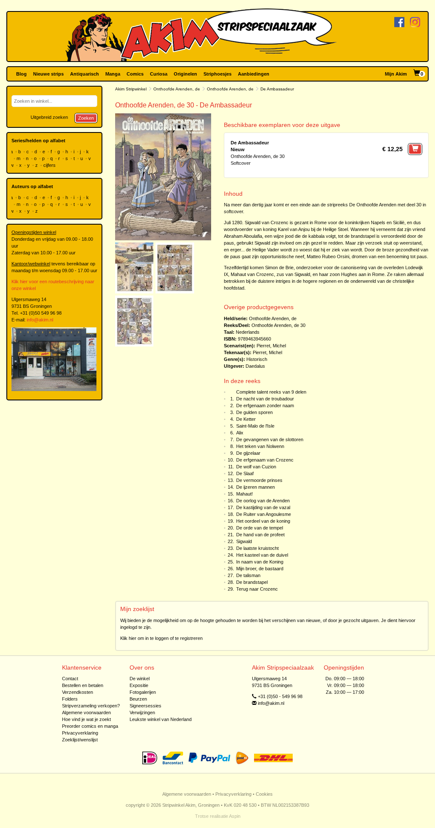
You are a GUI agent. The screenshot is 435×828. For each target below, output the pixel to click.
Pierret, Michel (271, 345)
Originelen (185, 73)
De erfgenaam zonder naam (265, 405)
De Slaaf (245, 473)
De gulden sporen (254, 412)
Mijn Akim (396, 73)
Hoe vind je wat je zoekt (86, 719)
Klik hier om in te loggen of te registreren (161, 638)
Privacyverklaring (80, 732)
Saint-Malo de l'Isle (255, 425)
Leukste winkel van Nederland (161, 719)
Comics (135, 73)
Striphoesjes (217, 73)
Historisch (256, 359)
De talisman (248, 575)
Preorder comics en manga (90, 726)
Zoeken (86, 118)
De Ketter (246, 419)
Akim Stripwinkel (131, 89)
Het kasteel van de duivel (262, 555)
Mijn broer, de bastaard (259, 568)
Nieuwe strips (48, 73)
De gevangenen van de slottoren (269, 439)
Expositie (139, 685)
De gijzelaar (248, 453)
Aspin (234, 816)
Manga (112, 73)
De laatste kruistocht (257, 548)
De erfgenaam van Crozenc (265, 459)
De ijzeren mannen (255, 487)
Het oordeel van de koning (263, 521)
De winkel (140, 678)
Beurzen (138, 698)
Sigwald (244, 541)
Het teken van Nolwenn (260, 446)
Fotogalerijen (143, 692)
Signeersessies (145, 705)
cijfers (50, 165)
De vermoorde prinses (259, 480)
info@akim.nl (40, 319)
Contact (70, 678)
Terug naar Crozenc (257, 588)
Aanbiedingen (253, 73)
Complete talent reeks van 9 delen (271, 391)
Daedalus (255, 366)
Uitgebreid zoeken (49, 117)
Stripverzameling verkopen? (91, 705)
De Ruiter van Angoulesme (263, 514)
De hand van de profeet (260, 534)
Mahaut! (244, 493)
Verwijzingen (142, 712)
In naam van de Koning (259, 561)
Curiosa (158, 73)
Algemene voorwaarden (86, 712)
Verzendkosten (77, 692)
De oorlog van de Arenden (263, 500)
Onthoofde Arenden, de (176, 89)
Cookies (264, 794)
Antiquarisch (84, 73)
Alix (239, 432)
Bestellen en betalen (82, 685)
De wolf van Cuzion (256, 466)
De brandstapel (252, 582)
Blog (21, 73)
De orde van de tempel (259, 527)
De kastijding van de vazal (263, 507)
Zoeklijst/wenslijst (80, 739)
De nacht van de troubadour (265, 398)
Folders (70, 698)
